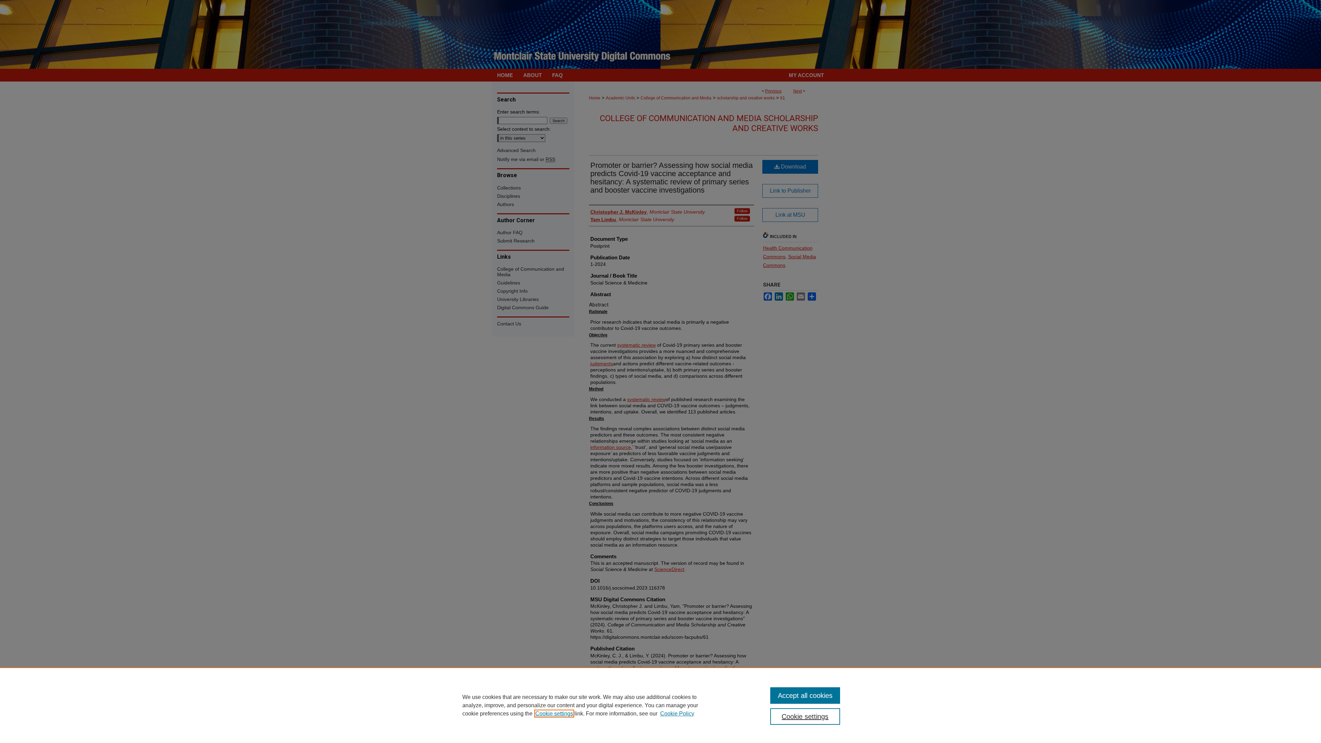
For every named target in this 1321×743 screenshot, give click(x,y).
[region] (660, 705)
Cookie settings (554, 714)
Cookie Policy (677, 714)
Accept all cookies (805, 695)
